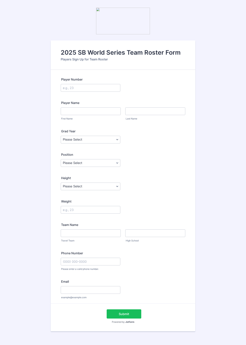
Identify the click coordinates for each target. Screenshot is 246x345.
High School (132, 240)
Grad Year (68, 131)
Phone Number (72, 253)
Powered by (123, 321)
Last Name (131, 118)
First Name (67, 118)
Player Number (72, 79)
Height (66, 178)
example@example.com (73, 297)
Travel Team (67, 240)
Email (65, 281)
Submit (124, 314)
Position (67, 154)
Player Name (70, 103)
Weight (66, 201)
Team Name (69, 225)
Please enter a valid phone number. (80, 269)
